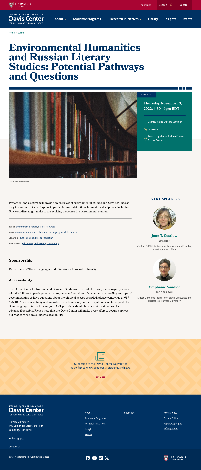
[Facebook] (88, 459)
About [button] (59, 19)
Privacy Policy (171, 418)
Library (153, 19)
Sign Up (100, 377)
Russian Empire (27, 238)
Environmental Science (26, 232)
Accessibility (170, 412)
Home (12, 33)
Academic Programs (95, 418)
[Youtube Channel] (94, 459)
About (88, 412)
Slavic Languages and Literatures (61, 232)
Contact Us (15, 446)
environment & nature (26, 227)
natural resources (46, 227)
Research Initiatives (95, 423)
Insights (170, 19)
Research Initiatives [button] (124, 19)
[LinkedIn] (101, 459)
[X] (107, 459)
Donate (183, 5)
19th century (27, 244)
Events (187, 19)
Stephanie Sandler (164, 287)
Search (163, 5)
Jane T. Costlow (164, 236)
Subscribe (146, 5)
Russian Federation (44, 238)
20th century (40, 244)
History (41, 232)
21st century (53, 244)
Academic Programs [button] (87, 19)
